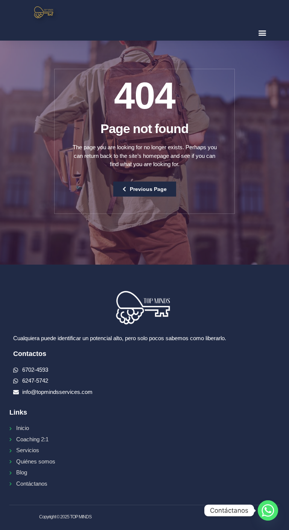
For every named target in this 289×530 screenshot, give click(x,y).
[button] (262, 32)
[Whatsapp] (268, 510)
